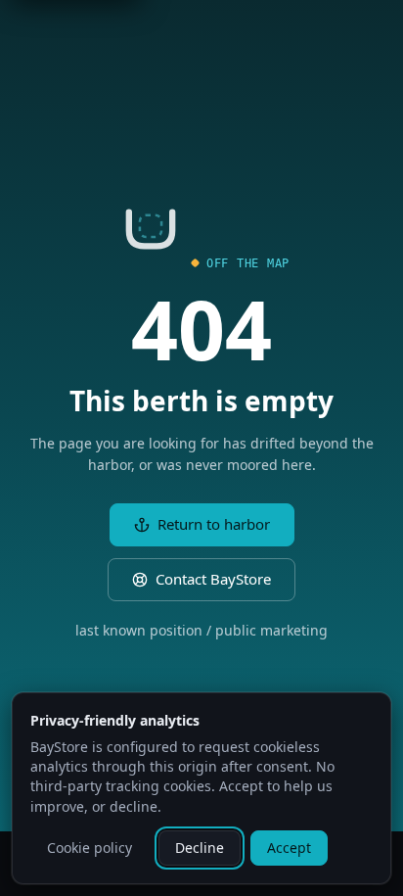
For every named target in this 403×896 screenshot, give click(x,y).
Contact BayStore (213, 579)
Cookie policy (89, 847)
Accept (289, 847)
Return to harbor (213, 524)
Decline (199, 847)
